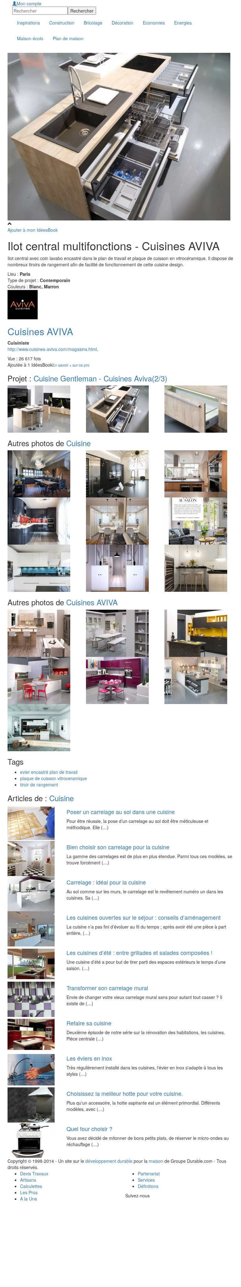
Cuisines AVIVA (40, 331)
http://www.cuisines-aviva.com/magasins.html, (53, 349)
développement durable (108, 1161)
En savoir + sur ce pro (70, 365)
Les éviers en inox (89, 1058)
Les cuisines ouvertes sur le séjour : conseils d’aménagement (144, 917)
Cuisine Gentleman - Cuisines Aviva (100, 378)
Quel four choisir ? (89, 1128)
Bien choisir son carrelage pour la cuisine (118, 847)
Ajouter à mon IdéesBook (33, 230)
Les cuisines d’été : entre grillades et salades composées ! (139, 952)
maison (156, 1161)
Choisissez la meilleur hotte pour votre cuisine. (125, 1093)
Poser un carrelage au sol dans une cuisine (121, 811)
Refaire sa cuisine (89, 1023)
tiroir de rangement (39, 784)
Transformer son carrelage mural (107, 988)
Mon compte (29, 3)
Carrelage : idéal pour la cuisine (106, 882)
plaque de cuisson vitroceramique (53, 778)
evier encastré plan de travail (49, 772)
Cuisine (78, 442)
